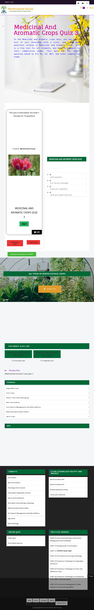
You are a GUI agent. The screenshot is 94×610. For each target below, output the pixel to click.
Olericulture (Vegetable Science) (19, 493)
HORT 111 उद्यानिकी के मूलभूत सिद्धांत (61, 551)
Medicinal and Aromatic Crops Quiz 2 (47, 354)
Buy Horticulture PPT (57, 484)
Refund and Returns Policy (59, 489)
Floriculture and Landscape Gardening (21, 503)
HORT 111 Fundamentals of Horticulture (63, 546)
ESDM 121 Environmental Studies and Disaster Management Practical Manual (65, 539)
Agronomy (11, 518)
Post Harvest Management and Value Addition (23, 407)
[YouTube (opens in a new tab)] (82, 3)
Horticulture (12, 477)
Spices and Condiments (16, 498)
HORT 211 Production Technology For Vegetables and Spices (66, 562)
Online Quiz (12, 538)
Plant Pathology (13, 523)
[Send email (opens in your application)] (87, 3)
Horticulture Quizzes (15, 543)
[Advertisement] (47, 77)
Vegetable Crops (12, 388)
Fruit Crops (10, 393)
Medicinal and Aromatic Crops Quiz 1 (18, 354)
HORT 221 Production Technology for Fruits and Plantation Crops (66, 570)
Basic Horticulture (13, 402)
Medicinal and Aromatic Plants (17, 412)
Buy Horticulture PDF (57, 479)
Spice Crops (10, 416)
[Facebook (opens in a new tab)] (78, 3)
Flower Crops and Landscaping (17, 397)
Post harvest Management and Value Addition (23, 513)
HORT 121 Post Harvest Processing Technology (66, 556)
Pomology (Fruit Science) (16, 488)
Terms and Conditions (57, 494)
